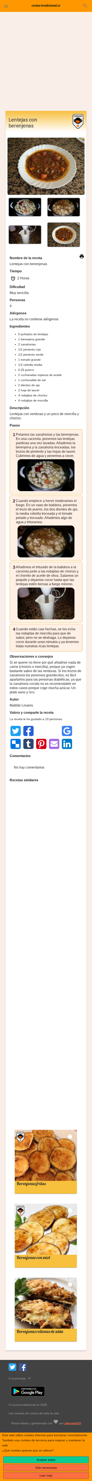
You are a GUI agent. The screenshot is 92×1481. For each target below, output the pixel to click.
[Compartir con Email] (54, 744)
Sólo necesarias (46, 1467)
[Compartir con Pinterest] (41, 744)
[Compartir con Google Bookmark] (67, 731)
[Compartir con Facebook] (28, 731)
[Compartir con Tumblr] (28, 744)
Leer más (46, 1475)
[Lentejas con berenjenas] (25, 207)
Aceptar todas (46, 1459)
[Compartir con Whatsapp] (41, 731)
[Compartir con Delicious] (15, 744)
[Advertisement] (46, 63)
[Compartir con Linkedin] (67, 744)
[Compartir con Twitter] (15, 731)
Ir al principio (20, 1378)
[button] (6, 6)
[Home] (46, 5)
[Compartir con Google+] (54, 731)
